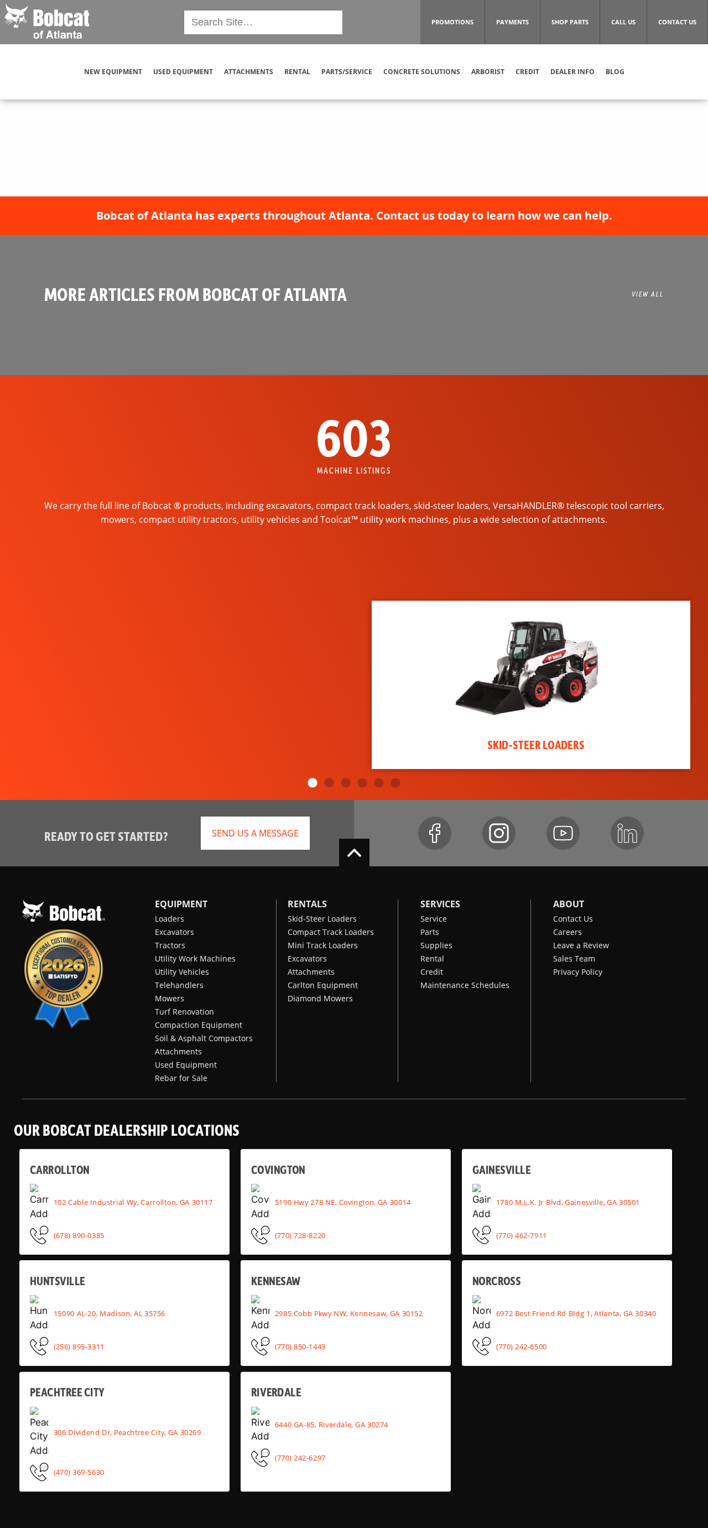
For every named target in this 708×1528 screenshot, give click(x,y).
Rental (432, 958)
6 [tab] (395, 783)
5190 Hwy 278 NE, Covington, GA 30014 (343, 1202)
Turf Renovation (184, 1011)
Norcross (496, 1280)
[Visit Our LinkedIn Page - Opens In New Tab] (627, 833)
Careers (567, 932)
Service (433, 918)
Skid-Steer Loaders (322, 918)
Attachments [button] (248, 71)
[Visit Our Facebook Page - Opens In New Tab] (434, 833)
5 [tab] (378, 783)
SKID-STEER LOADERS (536, 744)
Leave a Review (581, 945)
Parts (429, 932)
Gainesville (501, 1169)
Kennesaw (275, 1280)
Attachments (178, 1051)
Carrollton (59, 1169)
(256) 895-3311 (79, 1346)
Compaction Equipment (198, 1025)
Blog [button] (615, 71)
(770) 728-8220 (300, 1235)
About (568, 904)
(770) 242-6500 (521, 1346)
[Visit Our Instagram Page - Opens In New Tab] (499, 833)
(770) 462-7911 (521, 1235)
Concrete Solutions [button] (421, 71)
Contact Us (573, 918)
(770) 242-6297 (300, 1458)
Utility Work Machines (195, 958)
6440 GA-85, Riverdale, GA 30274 (331, 1425)
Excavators (174, 932)
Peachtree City (67, 1392)
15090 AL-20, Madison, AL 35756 (109, 1313)
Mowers (169, 998)
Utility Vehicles (182, 971)
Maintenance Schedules (464, 985)
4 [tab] (362, 783)
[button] (46, 21)
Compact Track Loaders (331, 932)
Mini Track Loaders (323, 945)
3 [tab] (345, 783)
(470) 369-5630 (79, 1472)
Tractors (170, 945)
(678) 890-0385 (79, 1235)
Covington (278, 1169)
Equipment (181, 904)
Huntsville (57, 1280)
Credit (431, 971)
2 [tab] (329, 783)
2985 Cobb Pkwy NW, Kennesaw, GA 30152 (349, 1313)
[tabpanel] (531, 685)
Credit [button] (527, 71)
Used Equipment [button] (183, 71)
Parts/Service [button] (346, 71)
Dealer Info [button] (572, 71)
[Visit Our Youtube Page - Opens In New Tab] (563, 833)
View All (648, 293)
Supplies (436, 945)
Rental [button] (297, 71)
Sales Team (574, 958)
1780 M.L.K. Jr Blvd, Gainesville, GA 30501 (568, 1202)
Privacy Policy (577, 971)
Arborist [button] (487, 71)
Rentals (307, 904)
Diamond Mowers (320, 998)
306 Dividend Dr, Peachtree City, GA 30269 (127, 1432)
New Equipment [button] (113, 71)
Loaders (169, 918)
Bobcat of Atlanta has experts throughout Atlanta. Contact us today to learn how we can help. (354, 215)
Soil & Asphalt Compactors (204, 1038)
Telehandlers (179, 985)
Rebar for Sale (181, 1078)
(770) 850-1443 (300, 1346)
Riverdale (276, 1392)
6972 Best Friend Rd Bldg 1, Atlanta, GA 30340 (576, 1313)
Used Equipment (186, 1064)
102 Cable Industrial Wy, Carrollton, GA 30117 (133, 1202)
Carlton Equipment (323, 985)
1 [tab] (312, 783)
